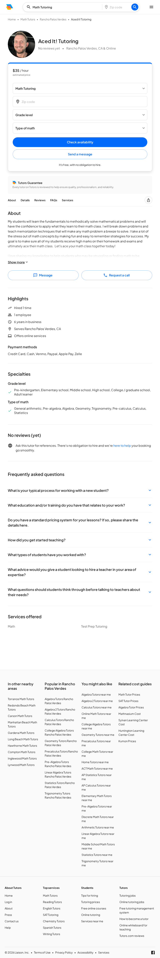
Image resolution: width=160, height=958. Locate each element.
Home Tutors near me (95, 762)
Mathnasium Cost (129, 713)
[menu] (9, 7)
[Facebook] (153, 952)
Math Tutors (27, 19)
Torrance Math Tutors (21, 699)
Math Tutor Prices (129, 694)
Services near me (92, 921)
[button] (80, 490)
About (12, 200)
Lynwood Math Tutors (21, 764)
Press (8, 914)
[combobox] (63, 7)
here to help (122, 445)
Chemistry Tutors (54, 921)
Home (12, 19)
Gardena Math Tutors (21, 732)
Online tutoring (90, 914)
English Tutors (51, 908)
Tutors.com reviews (131, 935)
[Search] (134, 6)
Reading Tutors (52, 902)
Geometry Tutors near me (98, 734)
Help (8, 927)
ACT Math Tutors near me (97, 768)
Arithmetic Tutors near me (98, 827)
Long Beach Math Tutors (23, 739)
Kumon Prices (127, 741)
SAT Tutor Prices (128, 701)
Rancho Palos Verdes (53, 19)
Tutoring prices (90, 902)
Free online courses (93, 908)
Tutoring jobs (127, 895)
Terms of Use (42, 952)
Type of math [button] (25, 128)
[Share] (148, 200)
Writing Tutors (51, 934)
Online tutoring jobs (131, 902)
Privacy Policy (64, 952)
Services (67, 200)
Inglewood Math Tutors (22, 758)
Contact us (12, 921)
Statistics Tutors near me (97, 854)
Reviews (39, 200)
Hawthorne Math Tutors (22, 745)
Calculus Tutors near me (97, 707)
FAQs (53, 200)
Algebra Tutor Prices (131, 707)
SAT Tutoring (50, 914)
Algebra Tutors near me (96, 694)
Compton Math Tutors (21, 752)
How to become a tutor (133, 919)
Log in (8, 902)
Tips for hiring (89, 895)
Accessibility (85, 952)
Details (25, 200)
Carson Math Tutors (20, 716)
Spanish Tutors (52, 927)
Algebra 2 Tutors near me (97, 701)
